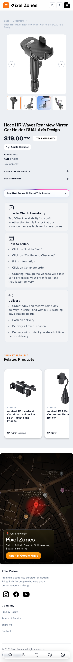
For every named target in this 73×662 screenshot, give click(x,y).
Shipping (7, 624)
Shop (7, 21)
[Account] (59, 5)
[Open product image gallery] (36, 64)
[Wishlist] (49, 654)
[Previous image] (11, 64)
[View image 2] (29, 103)
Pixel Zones (9, 571)
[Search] (52, 5)
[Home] (10, 654)
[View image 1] (14, 103)
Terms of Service (11, 618)
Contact (6, 631)
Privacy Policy (10, 611)
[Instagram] (6, 594)
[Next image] (61, 64)
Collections (19, 21)
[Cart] (36, 654)
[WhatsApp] (62, 654)
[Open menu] (6, 5)
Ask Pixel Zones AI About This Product (28, 193)
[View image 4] (59, 103)
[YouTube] (26, 594)
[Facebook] (16, 594)
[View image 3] (44, 103)
